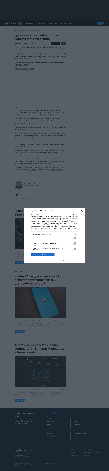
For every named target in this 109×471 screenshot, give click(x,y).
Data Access (54, 260)
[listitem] (54, 234)
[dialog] (54, 235)
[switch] (74, 238)
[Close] (82, 211)
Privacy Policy (63, 260)
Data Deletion (45, 260)
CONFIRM (43, 254)
